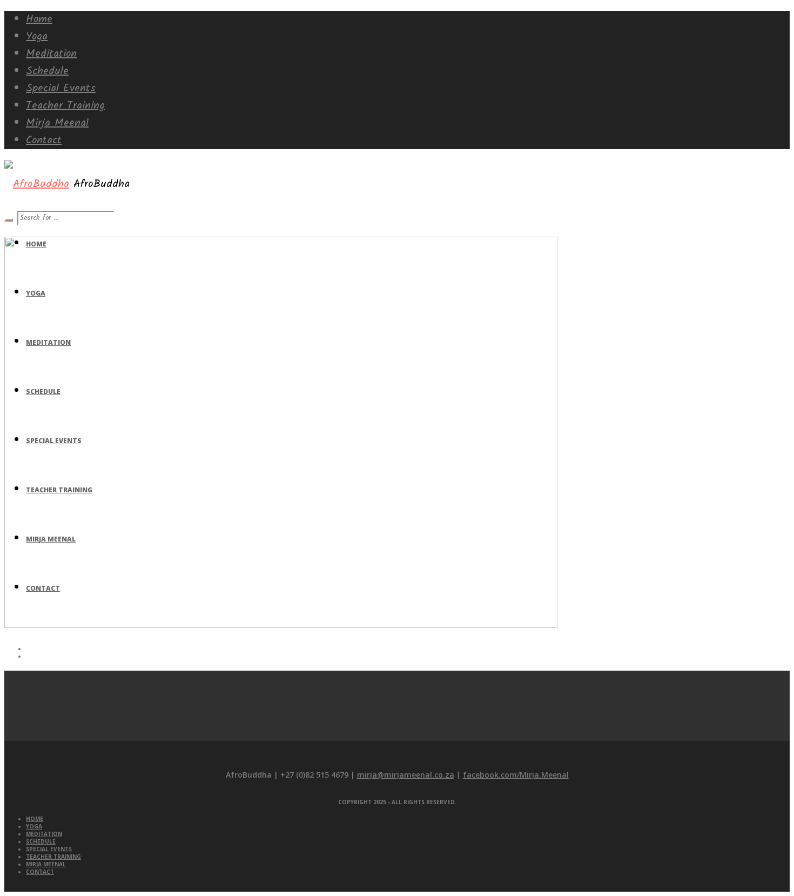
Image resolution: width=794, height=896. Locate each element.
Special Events (49, 849)
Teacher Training (53, 856)
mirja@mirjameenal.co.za (405, 775)
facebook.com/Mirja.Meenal (516, 775)
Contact (40, 871)
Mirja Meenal (46, 864)
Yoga (34, 826)
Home (34, 819)
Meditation (44, 834)
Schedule (41, 841)
